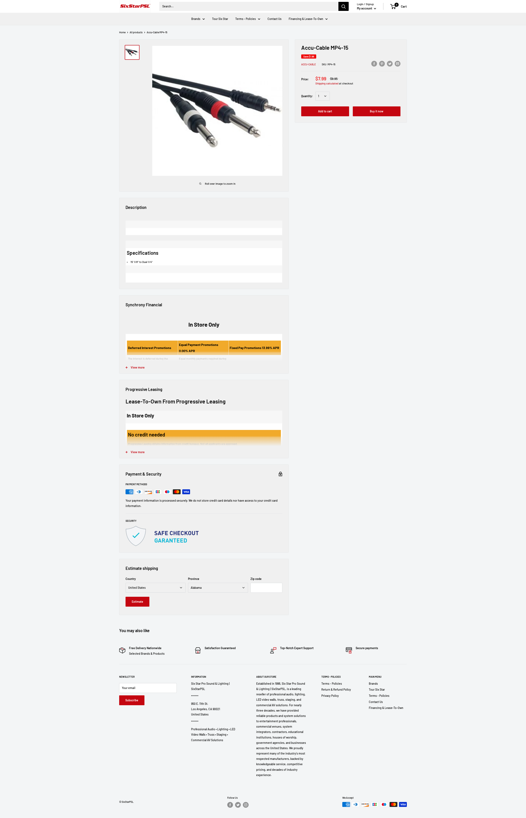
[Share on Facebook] (374, 63)
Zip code (256, 579)
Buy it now (376, 111)
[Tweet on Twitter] (390, 63)
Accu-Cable (308, 64)
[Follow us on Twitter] (238, 805)
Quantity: (307, 96)
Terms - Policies (245, 19)
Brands (195, 19)
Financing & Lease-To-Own (306, 19)
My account (365, 8)
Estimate (137, 601)
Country (131, 579)
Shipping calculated (326, 83)
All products (136, 32)
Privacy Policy (330, 695)
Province (193, 579)
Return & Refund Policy (336, 689)
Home (122, 32)
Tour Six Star (220, 19)
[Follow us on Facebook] (230, 805)
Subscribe (131, 700)
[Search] (343, 6)
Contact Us (274, 19)
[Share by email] (397, 63)
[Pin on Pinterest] (382, 63)
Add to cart (325, 111)
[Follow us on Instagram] (246, 805)
